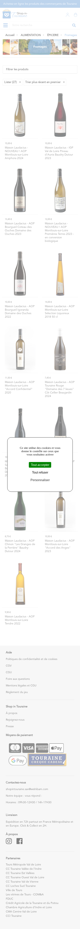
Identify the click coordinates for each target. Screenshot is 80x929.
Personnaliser (40, 480)
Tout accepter (40, 464)
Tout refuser (40, 472)
